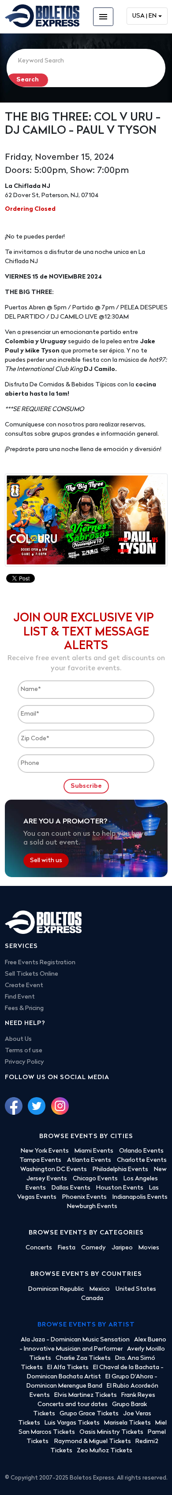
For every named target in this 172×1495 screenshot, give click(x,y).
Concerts (39, 1248)
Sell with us (46, 860)
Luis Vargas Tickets (72, 1423)
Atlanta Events (89, 1160)
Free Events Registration (40, 962)
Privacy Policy (24, 1062)
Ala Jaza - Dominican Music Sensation (75, 1340)
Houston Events (119, 1188)
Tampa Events (40, 1160)
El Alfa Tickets (68, 1367)
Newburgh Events (92, 1206)
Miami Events (94, 1151)
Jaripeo (122, 1248)
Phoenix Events (84, 1197)
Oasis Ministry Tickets (111, 1432)
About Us (18, 1039)
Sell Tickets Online (31, 974)
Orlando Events (141, 1151)
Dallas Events (71, 1188)
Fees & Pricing (24, 1008)
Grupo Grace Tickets (89, 1414)
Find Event (20, 997)
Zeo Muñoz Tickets (104, 1450)
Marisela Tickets (127, 1423)
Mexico (100, 1289)
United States (136, 1289)
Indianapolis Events (140, 1197)
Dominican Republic (56, 1289)
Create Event (24, 985)
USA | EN (144, 16)
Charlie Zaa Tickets (83, 1358)
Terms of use (23, 1050)
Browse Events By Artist (86, 1325)
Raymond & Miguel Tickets (92, 1441)
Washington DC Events (53, 1169)
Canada (92, 1298)
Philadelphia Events (120, 1169)
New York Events (45, 1151)
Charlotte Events (142, 1160)
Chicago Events (95, 1178)
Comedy (93, 1248)
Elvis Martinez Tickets (85, 1395)
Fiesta (66, 1248)
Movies (148, 1248)
